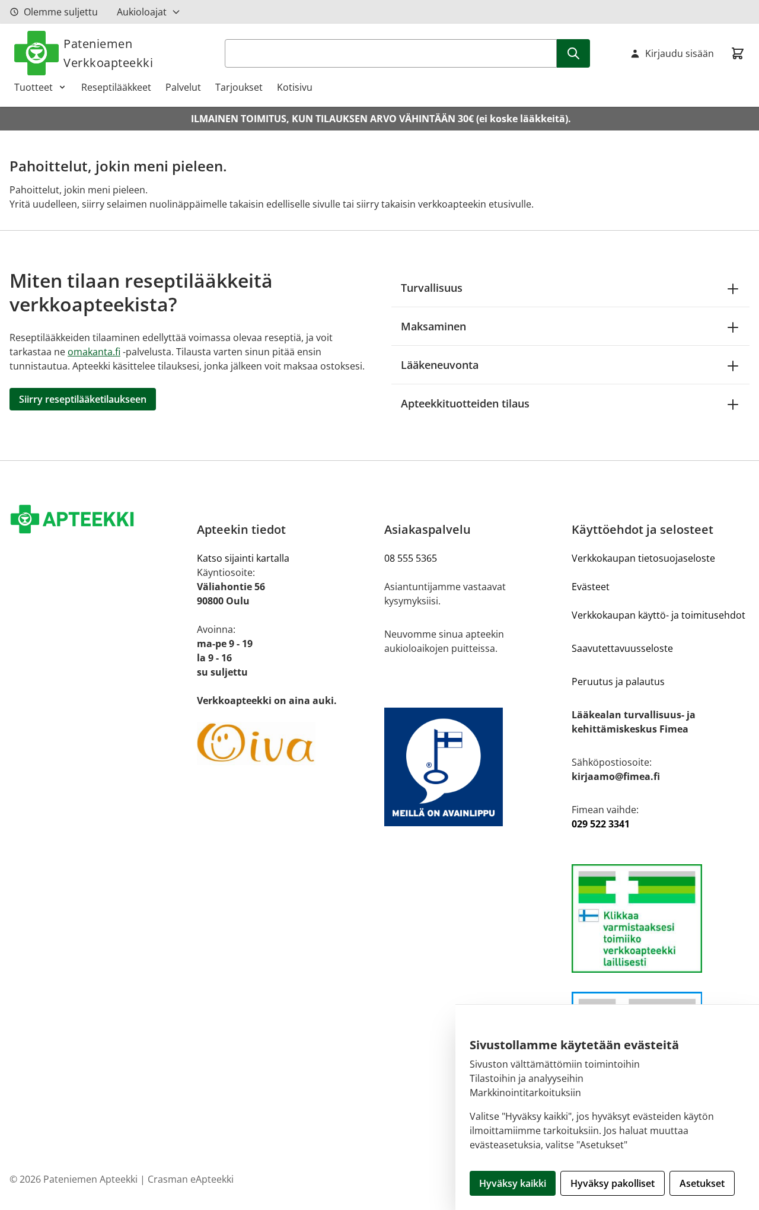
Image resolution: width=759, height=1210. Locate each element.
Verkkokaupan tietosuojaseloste (643, 558)
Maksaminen (433, 326)
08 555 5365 (410, 558)
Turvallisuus (432, 288)
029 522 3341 (601, 823)
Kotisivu (294, 87)
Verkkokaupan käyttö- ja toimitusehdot (658, 615)
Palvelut (183, 87)
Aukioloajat (142, 11)
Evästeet (591, 586)
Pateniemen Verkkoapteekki (108, 53)
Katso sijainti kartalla (243, 558)
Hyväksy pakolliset (612, 1183)
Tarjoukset (239, 87)
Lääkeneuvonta (440, 365)
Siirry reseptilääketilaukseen (82, 399)
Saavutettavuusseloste (622, 648)
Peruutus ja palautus (618, 681)
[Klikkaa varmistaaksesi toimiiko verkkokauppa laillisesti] (661, 918)
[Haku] (573, 53)
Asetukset (702, 1183)
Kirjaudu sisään (679, 53)
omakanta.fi (94, 351)
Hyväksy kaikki (512, 1183)
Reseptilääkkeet (116, 87)
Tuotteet (33, 87)
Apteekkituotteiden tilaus (465, 403)
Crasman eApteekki (191, 1179)
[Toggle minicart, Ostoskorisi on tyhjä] (737, 53)
